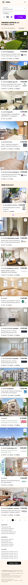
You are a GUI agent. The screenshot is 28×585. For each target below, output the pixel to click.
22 (20, 520)
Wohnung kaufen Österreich (7, 545)
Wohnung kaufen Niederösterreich (8, 531)
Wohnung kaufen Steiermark (7, 539)
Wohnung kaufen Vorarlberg (7, 544)
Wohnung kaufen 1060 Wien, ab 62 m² (9, 556)
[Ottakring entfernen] (3, 13)
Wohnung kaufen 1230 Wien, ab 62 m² (9, 551)
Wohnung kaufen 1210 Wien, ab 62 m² (9, 558)
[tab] (13, 215)
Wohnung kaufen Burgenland (7, 528)
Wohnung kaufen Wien (6, 527)
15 (15, 520)
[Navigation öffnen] (25, 2)
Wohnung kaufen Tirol (6, 540)
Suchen (21, 17)
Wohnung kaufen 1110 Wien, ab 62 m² (9, 554)
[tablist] (14, 215)
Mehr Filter (9, 17)
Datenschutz (15, 580)
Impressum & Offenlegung (6, 580)
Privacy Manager (4, 581)
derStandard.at (11, 579)
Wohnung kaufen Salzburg (7, 542)
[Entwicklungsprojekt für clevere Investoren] (14, 200)
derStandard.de (4, 579)
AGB (21, 580)
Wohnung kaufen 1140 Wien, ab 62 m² (9, 553)
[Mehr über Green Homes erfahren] (25, 404)
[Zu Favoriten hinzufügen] (25, 33)
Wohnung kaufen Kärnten (6, 530)
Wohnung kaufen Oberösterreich (8, 533)
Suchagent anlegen (13, 563)
